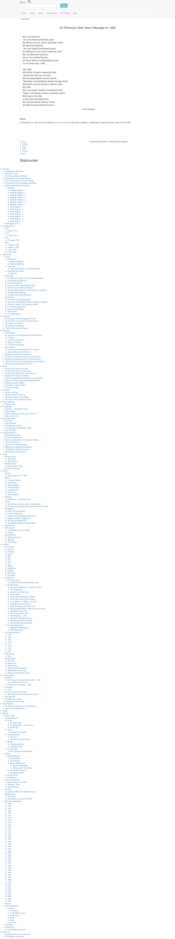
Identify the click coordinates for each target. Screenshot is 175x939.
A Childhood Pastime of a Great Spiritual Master (26, 278)
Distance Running (14, 537)
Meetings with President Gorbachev (18, 354)
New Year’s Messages (13, 801)
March (10, 554)
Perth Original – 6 (16, 219)
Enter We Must (13, 787)
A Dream (13, 737)
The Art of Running (12, 442)
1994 (9, 870)
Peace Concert (60, 122)
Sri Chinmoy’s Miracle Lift (17, 520)
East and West (10, 423)
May (9, 558)
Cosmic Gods (13, 775)
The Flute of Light (11, 387)
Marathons (12, 492)
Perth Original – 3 (16, 211)
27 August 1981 (13, 240)
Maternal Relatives (17, 261)
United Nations (8, 703)
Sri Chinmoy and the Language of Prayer (20, 318)
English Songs (10, 463)
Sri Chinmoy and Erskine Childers (22, 596)
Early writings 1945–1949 (17, 782)
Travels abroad (8, 675)
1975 (7, 228)
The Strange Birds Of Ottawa (16, 176)
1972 (9, 818)
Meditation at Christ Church (20, 604)
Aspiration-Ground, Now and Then (18, 934)
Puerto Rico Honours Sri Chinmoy (22, 599)
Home (24, 13)
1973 (9, 642)
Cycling (7, 473)
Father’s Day (12, 665)
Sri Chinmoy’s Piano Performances (18, 371)
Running (8, 497)
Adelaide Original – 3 (18, 195)
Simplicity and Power (13, 435)
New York (6, 932)
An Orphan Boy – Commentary (21, 725)
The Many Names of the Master (17, 397)
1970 (9, 639)
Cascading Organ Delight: (14, 383)
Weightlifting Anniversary (17, 670)
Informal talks (13, 749)
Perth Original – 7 (16, 221)
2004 (9, 894)
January (11, 549)
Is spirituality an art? (17, 913)
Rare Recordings (8, 418)
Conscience (14, 915)
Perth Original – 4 (16, 214)
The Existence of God (13, 425)
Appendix (13, 273)
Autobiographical (11, 718)
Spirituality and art (12, 223)
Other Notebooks (11, 906)
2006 (9, 898)
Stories (10, 742)
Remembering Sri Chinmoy (15, 394)
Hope (12, 920)
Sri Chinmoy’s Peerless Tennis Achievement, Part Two (28, 506)
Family (7, 257)
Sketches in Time (11, 173)
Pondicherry (9, 297)
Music (4, 366)
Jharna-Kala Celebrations (17, 668)
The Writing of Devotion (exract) (17, 449)
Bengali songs (10, 456)
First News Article (16, 630)
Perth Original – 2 (16, 209)
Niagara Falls (10, 404)
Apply (64, 5)
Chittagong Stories (17, 744)
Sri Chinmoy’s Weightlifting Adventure (22, 516)
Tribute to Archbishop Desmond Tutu (19, 364)
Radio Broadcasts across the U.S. (22, 606)
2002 (9, 889)
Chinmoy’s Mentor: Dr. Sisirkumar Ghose (23, 304)
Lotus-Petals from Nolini (16, 929)
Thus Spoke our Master (14, 323)
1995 (9, 872)
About (41, 13)
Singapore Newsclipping (19, 627)
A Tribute (11, 337)
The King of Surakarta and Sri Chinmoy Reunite (23, 359)
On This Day (65, 13)
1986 (9, 851)
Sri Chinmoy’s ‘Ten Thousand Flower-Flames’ (22, 321)
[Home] (24, 2)
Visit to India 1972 (11, 416)
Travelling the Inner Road (14, 701)
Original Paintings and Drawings (17, 185)
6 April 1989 (12, 252)
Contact (25, 151)
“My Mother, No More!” (18, 732)
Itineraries (8, 687)
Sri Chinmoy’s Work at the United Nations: (21, 706)
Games (10, 532)
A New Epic (14, 727)
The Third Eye (10, 430)
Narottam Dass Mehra (16, 309)
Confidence (14, 910)
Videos (5, 711)
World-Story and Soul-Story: (15, 451)
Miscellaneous (10, 794)
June (9, 561)
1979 (7, 233)
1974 (9, 644)
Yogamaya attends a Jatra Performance (25, 268)
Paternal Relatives (17, 264)
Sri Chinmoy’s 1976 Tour (19, 682)
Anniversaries (52, 13)
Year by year (10, 654)
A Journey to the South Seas (16, 692)
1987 (9, 853)
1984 (9, 846)
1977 (9, 651)
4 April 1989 (12, 249)
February (11, 551)
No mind (13, 922)
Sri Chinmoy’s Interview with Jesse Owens (23, 349)
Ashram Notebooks (12, 780)
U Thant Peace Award (16, 345)
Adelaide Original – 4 (18, 197)
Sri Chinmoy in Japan (13, 699)
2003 (9, 891)
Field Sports (12, 542)
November (11, 573)
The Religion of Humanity (14, 936)
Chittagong (9, 276)
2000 (9, 884)
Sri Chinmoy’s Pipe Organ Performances (20, 373)
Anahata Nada (13, 585)
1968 (9, 808)
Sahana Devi (12, 311)
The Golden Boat (16, 589)
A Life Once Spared (15, 283)
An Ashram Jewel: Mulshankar (19, 299)
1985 (9, 848)
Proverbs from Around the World (20, 799)
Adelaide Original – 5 (18, 199)
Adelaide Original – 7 (18, 204)
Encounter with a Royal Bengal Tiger (21, 285)
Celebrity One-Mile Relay (19, 592)
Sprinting (11, 539)
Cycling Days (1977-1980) (17, 475)
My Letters (11, 796)
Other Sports (10, 528)
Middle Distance (14, 485)
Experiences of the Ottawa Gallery (18, 178)
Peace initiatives (8, 402)
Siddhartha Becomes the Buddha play (24, 582)
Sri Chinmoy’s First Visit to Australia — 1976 (24, 680)
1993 (9, 867)
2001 (9, 887)
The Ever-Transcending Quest (16, 328)
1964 (9, 637)
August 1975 (12, 230)
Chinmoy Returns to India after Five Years (21, 413)
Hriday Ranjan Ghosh (16, 271)
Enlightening (12, 777)
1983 (9, 844)
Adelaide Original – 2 (18, 192)
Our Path (8, 421)
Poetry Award (15, 594)
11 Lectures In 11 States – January (23, 601)
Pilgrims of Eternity (15, 342)
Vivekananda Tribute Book (22, 768)
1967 (9, 806)
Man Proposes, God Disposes (21, 751)
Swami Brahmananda (18, 770)
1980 (9, 837)
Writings (5, 713)
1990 (9, 860)
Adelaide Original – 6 (18, 202)
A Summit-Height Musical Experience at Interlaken (24, 378)
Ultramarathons (13, 494)
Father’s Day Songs (12, 468)
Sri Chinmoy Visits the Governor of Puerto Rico (22, 356)
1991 (9, 863)
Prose (10, 730)
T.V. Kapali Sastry (14, 314)
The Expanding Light (15, 625)
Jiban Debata (13, 461)
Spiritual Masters (14, 756)
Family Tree (12, 259)
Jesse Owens (10, 347)
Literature (6, 316)
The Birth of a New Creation (15, 385)
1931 (9, 635)
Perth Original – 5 (16, 216)
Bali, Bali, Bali (10, 696)
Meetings (5, 330)
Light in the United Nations (15, 708)
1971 (9, 815)
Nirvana (8, 903)
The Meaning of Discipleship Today (18, 428)
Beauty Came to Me (15, 466)
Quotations (9, 925)
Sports (4, 471)
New (75, 13)
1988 (9, 856)
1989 (7, 242)
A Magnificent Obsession (14, 171)
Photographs (7, 406)
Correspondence (8, 226)
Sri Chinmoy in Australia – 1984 (19, 684)
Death (12, 917)
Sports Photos (10, 535)
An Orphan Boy (16, 722)
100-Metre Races (14, 480)
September (12, 568)
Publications (9, 577)
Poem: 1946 (9, 715)
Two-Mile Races (14, 487)
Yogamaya (11, 266)
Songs (4, 454)
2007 (9, 901)
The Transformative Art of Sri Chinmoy (19, 180)
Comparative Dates (12, 632)
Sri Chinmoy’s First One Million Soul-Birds (20, 183)
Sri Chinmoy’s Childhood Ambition (20, 287)
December (11, 575)
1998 (9, 879)
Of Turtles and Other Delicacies (19, 295)
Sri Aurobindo (15, 758)
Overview (6, 390)
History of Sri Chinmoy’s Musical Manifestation (22, 380)
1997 (9, 877)
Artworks (5, 169)
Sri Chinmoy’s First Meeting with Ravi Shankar (25, 335)
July (9, 563)
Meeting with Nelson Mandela (21, 620)
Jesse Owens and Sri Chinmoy (19, 352)
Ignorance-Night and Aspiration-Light (21, 791)
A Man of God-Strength (16, 511)
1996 (9, 875)
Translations (9, 927)
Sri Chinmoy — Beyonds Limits (19, 499)
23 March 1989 (13, 247)
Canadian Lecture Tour (18, 611)
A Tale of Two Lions (15, 513)
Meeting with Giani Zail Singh (21, 623)
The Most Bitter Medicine (17, 292)
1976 (9, 649)
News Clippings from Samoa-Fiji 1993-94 (23, 694)
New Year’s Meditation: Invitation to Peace (26, 587)
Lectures (8, 789)
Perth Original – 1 (16, 207)
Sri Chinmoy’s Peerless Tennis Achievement (24, 504)
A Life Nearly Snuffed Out (17, 280)
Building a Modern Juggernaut (19, 518)
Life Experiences (14, 734)
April (9, 556)
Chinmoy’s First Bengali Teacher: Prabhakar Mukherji (28, 302)
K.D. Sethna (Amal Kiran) (17, 306)
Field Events (9, 525)
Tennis (7, 501)
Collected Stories (16, 746)
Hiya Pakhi (11, 459)
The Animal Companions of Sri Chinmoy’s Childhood (27, 290)
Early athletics (10, 411)
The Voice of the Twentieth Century (18, 399)
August (10, 566)
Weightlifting (9, 509)
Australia (11, 188)
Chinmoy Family (14, 580)
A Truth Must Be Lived (13, 437)
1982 (9, 841)
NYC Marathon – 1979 (18, 616)
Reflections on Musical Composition (18, 447)
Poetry (10, 720)
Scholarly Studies (8, 432)
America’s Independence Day (19, 673)
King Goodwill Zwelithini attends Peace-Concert (28, 608)
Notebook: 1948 (14, 784)
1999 (9, 882)
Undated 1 (11, 908)
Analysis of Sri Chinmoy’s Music (17, 375)
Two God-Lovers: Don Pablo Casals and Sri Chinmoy (25, 361)
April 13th (11, 661)
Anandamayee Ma (17, 772)
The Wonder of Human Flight (18, 530)
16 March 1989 (13, 245)
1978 (9, 832)
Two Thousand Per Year (19, 613)
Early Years (6, 254)
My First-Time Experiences (20, 739)
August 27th (12, 663)
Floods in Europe (11, 392)
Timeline (5, 544)
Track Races (12, 482)
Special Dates (10, 658)
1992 (9, 865)
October (11, 570)
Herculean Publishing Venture (21, 618)
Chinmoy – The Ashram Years (16, 409)
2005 (9, 896)
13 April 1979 (13, 235)
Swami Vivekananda (17, 763)
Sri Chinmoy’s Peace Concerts (16, 368)
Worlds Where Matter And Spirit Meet (22, 523)
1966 (9, 803)
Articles (32, 13)
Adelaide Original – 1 (18, 190)
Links (24, 149)
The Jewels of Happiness (14, 325)
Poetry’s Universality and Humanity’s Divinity (21, 440)
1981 (7, 238)
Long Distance (13, 490)
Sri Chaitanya (15, 761)
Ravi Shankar (10, 333)
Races (7, 478)
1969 (9, 810)
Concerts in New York (16, 340)
